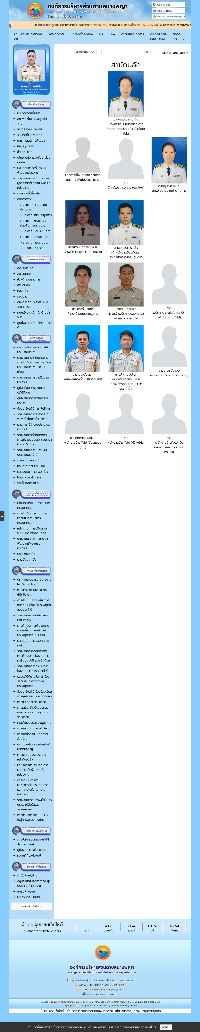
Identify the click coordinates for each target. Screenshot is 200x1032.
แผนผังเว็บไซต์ (31, 906)
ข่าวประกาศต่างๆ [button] (32, 34)
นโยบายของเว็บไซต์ (51, 1011)
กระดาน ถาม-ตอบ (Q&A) (159, 36)
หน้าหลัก (15, 36)
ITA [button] (101, 34)
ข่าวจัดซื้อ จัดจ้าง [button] (82, 34)
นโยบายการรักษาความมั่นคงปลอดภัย (89, 1011)
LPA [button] (113, 34)
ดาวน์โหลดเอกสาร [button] (133, 34)
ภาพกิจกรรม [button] (57, 34)
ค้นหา (148, 52)
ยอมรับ (166, 1027)
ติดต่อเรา (176, 36)
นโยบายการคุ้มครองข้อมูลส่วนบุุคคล (138, 1011)
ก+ (184, 34)
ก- (183, 39)
